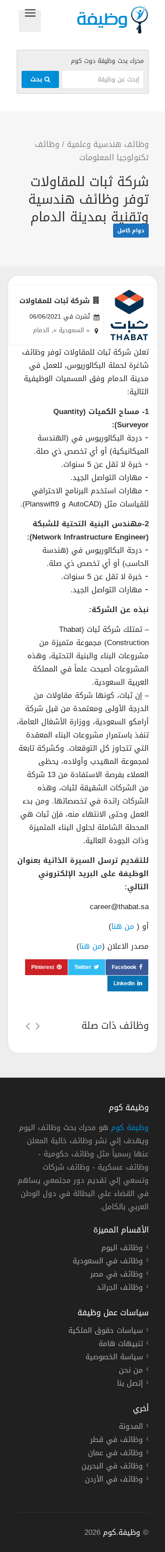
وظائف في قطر (116, 1440)
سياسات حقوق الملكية (105, 1331)
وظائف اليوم (122, 1249)
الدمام (41, 330)
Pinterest (42, 967)
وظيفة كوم (130, 1127)
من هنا (124, 926)
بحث (37, 79)
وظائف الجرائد (120, 1288)
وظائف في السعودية (108, 1262)
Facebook (124, 967)
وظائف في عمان (115, 1454)
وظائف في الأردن (114, 1480)
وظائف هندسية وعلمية (108, 144)
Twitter (82, 967)
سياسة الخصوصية (114, 1358)
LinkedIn (124, 983)
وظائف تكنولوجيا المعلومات (92, 151)
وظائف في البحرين (112, 1467)
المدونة (131, 1427)
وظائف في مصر (116, 1275)
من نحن (131, 1371)
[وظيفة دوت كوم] (95, 20)
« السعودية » (71, 330)
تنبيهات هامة (121, 1344)
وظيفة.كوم (121, 1532)
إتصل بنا (130, 1384)
